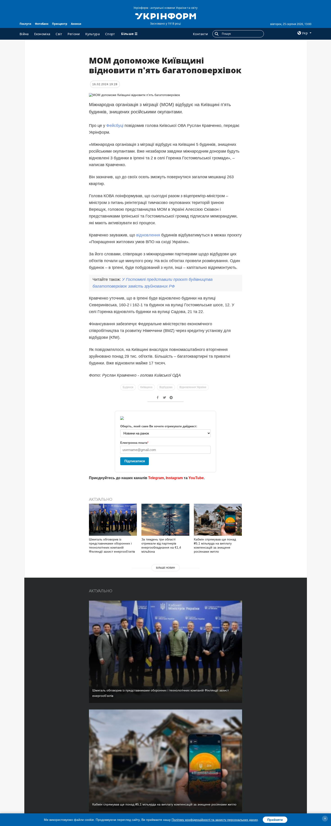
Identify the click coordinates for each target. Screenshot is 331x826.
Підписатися (134, 461)
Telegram (156, 478)
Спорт (110, 34)
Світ (59, 34)
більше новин (165, 567)
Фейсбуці (115, 125)
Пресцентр (59, 24)
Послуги (25, 24)
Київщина (146, 387)
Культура (92, 34)
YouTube (196, 478)
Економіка (42, 34)
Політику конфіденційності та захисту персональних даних (215, 819)
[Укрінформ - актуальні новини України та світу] (165, 15)
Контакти (200, 34)
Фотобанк (41, 24)
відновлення (148, 235)
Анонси (76, 24)
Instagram (174, 478)
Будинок (128, 387)
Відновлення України (192, 387)
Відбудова (165, 387)
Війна (24, 34)
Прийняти (275, 819)
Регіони (74, 34)
